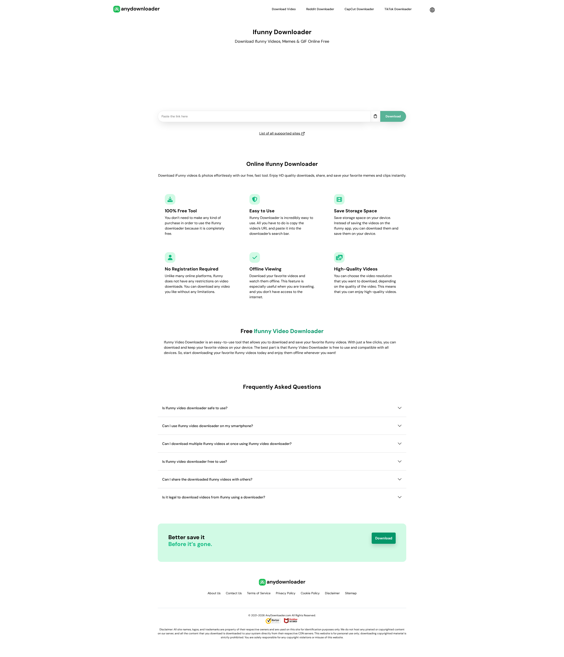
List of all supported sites (280, 133)
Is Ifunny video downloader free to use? (194, 461)
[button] (432, 10)
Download (383, 538)
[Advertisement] (282, 80)
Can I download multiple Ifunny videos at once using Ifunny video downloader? (226, 443)
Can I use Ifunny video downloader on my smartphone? (207, 426)
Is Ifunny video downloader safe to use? (194, 408)
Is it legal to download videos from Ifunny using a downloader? (213, 497)
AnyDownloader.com (278, 615)
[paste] (375, 116)
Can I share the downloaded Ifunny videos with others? (207, 479)
